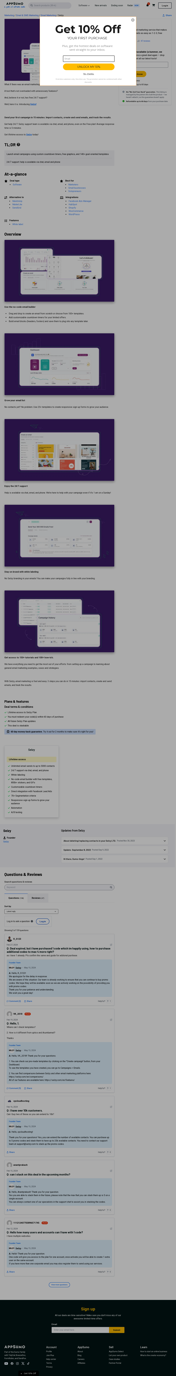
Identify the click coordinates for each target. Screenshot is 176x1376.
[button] (132, 20)
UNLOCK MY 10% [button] (88, 66)
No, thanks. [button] (88, 74)
